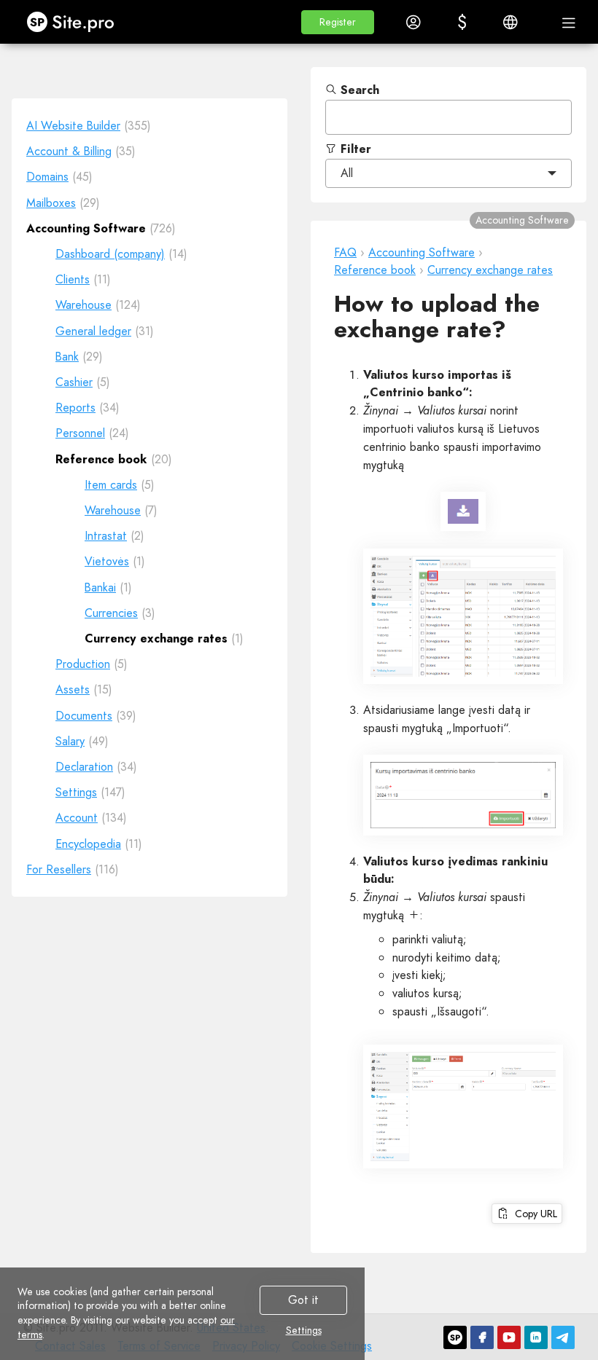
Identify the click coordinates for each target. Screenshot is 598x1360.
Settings (304, 1331)
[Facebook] (482, 1337)
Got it (303, 1300)
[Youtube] (509, 1337)
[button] (337, 22)
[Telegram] (563, 1337)
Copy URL (533, 1213)
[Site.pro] (455, 1337)
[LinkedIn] (536, 1337)
